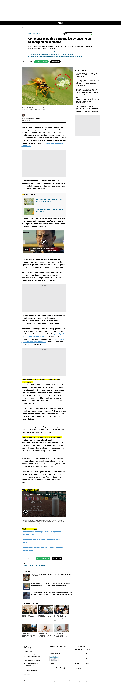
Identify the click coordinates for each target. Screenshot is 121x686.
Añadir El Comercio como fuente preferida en (78, 33)
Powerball (69, 27)
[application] (44, 504)
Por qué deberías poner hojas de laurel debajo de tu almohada (49, 200)
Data (87, 654)
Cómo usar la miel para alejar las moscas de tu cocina (50, 210)
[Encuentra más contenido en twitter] (27, 62)
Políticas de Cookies (55, 653)
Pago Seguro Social (77, 27)
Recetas (88, 663)
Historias (78, 668)
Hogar (43, 565)
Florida (40, 27)
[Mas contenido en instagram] (64, 668)
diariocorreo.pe (73, 681)
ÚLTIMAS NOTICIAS (82, 70)
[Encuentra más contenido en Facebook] (23, 62)
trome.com (64, 681)
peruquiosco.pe (83, 681)
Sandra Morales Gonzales (32, 118)
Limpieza (37, 565)
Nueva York (56, 27)
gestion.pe (48, 681)
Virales (77, 663)
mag (91, 681)
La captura (86, 27)
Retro (88, 659)
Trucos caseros (28, 565)
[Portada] (28, 650)
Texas (51, 27)
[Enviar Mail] (23, 118)
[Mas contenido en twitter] (60, 668)
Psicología (62, 27)
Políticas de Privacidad (55, 650)
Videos (88, 649)
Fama (76, 659)
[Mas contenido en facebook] (57, 668)
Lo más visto (27, 571)
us (75, 654)
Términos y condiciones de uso (57, 646)
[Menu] (23, 23)
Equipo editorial (28, 651)
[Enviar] (22, 27)
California (46, 27)
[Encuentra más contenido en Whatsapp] (31, 62)
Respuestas (78, 649)
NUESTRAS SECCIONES (80, 646)
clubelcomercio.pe (38, 681)
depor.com (56, 681)
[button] (25, 512)
